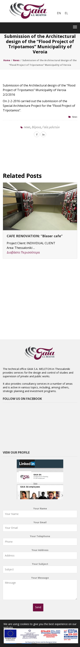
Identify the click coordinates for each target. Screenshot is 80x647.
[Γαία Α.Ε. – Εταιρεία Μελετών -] (28, 3)
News (74, 116)
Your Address (40, 550)
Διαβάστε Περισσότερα (23, 252)
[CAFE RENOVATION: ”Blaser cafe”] (40, 206)
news (27, 127)
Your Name (40, 508)
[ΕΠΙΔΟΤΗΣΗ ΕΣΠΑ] (41, 635)
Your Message (40, 577)
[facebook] (36, 134)
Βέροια (36, 127)
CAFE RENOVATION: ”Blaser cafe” (35, 236)
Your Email (40, 522)
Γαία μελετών (51, 127)
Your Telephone (40, 536)
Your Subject (40, 564)
